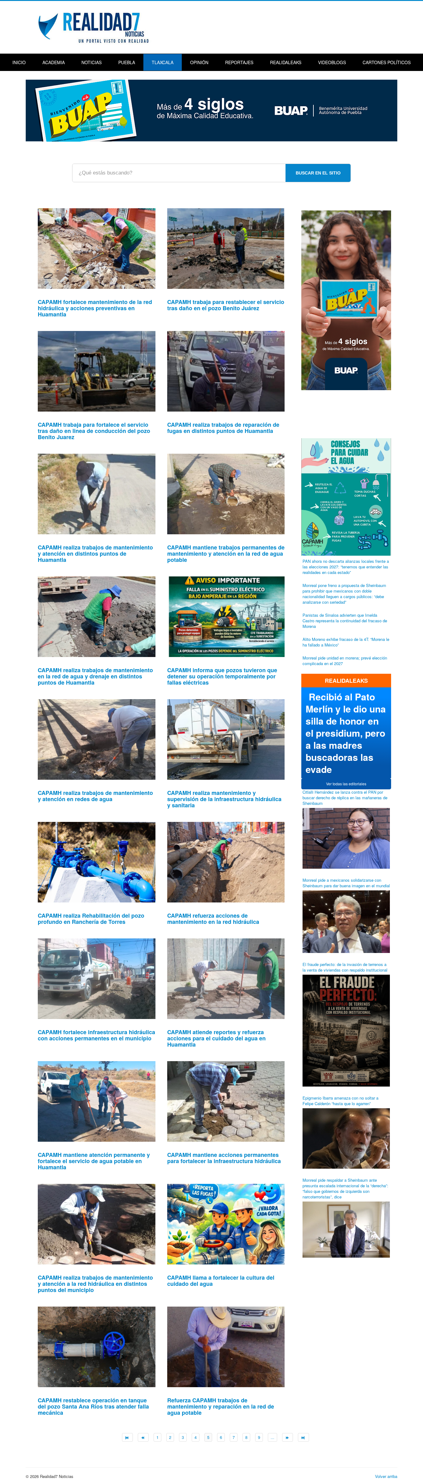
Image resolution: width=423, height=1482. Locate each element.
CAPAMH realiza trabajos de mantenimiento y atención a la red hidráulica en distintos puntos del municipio (95, 1283)
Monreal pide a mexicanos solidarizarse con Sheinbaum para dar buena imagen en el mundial (346, 883)
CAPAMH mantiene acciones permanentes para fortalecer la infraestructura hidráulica (224, 1158)
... (272, 1437)
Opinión (199, 62)
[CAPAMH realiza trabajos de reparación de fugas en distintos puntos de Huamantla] (226, 370)
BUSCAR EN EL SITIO (318, 172)
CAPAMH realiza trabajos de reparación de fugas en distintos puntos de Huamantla (223, 428)
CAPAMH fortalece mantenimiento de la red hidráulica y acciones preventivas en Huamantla (95, 308)
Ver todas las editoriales (346, 783)
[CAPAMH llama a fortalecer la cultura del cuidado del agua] (226, 1223)
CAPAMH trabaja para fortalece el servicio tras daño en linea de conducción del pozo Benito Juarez (94, 431)
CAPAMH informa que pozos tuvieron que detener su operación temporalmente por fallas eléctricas (222, 676)
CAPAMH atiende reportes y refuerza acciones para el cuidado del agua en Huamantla (216, 1038)
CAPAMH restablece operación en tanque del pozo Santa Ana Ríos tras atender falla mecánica (93, 1406)
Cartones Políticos (387, 62)
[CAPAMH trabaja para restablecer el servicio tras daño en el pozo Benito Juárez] (226, 248)
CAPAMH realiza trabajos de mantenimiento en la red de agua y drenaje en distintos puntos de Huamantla (95, 676)
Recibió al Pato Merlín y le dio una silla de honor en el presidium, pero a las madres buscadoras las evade (346, 733)
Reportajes (239, 62)
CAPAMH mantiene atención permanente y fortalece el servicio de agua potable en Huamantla (94, 1161)
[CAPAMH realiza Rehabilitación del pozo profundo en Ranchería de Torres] (96, 861)
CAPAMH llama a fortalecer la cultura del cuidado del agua (220, 1280)
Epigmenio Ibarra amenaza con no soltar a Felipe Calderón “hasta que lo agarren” (340, 1100)
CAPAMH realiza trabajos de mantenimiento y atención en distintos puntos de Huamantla (95, 553)
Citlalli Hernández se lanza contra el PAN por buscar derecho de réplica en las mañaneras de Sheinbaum (345, 797)
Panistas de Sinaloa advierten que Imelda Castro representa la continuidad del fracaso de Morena (345, 620)
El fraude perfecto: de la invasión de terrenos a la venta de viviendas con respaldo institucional (345, 967)
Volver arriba (386, 1476)
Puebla (126, 62)
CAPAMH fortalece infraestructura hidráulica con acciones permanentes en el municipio (96, 1035)
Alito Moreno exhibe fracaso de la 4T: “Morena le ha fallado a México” (346, 642)
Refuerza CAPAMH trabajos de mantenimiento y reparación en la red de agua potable (220, 1406)
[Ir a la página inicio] (127, 1437)
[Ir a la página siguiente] (287, 1437)
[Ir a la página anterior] (143, 1437)
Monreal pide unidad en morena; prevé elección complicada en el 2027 (345, 660)
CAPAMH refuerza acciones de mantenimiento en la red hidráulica (213, 918)
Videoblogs (332, 62)
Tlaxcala (162, 62)
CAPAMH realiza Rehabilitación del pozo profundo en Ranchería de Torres (91, 918)
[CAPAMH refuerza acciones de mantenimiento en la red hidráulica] (226, 861)
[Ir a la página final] (303, 1437)
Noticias (91, 62)
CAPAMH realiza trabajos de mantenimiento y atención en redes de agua (95, 796)
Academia (53, 62)
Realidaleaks (285, 62)
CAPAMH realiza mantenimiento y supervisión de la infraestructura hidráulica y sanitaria (224, 799)
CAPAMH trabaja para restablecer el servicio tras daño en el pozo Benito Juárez (225, 305)
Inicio (19, 62)
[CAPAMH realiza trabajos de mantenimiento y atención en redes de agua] (96, 739)
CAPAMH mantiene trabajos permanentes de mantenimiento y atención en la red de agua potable (226, 553)
